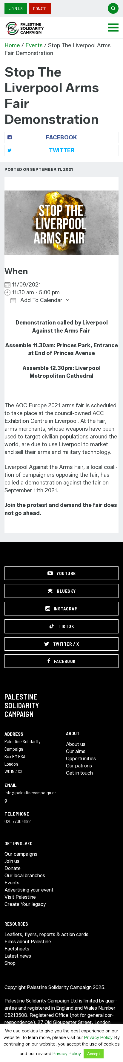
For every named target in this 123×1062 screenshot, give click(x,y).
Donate (39, 8)
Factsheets (16, 949)
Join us (16, 8)
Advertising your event (28, 890)
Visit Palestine (20, 897)
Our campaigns (20, 854)
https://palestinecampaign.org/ (31, 28)
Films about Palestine (27, 941)
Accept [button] (93, 1053)
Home (12, 45)
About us (75, 744)
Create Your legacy (25, 904)
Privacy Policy (98, 1037)
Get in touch (79, 773)
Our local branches (24, 875)
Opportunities (81, 758)
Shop (10, 963)
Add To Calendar (40, 300)
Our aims (75, 751)
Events (33, 45)
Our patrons (79, 766)
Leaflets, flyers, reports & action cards (46, 934)
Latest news (17, 956)
